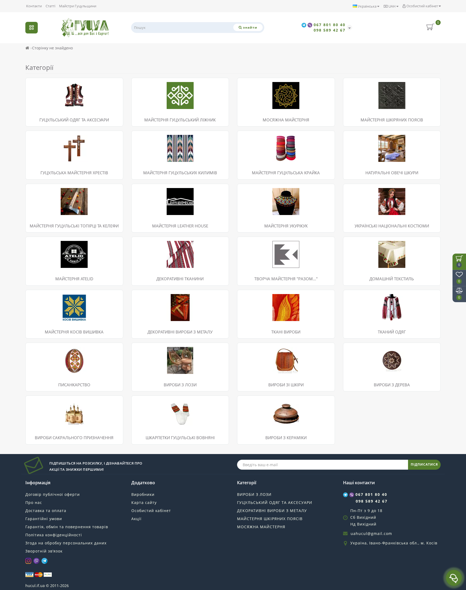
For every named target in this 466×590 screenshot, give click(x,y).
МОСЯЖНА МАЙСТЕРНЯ (261, 526)
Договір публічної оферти (52, 494)
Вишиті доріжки (362, 243)
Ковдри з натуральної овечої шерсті (169, 84)
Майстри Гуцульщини (77, 6)
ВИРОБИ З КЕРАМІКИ (286, 437)
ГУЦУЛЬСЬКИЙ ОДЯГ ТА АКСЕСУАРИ (74, 119)
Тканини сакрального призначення (169, 256)
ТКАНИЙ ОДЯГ (392, 332)
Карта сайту (144, 502)
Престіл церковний (48, 422)
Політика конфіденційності (53, 534)
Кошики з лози (149, 362)
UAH (392, 6)
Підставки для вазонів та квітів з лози (171, 349)
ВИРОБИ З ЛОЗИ (180, 384)
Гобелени (250, 296)
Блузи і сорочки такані (368, 296)
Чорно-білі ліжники (154, 104)
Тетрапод (38, 415)
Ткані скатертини (363, 256)
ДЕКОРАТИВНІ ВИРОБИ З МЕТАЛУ (272, 510)
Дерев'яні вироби (363, 362)
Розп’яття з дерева (47, 402)
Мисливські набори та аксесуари (272, 356)
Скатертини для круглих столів (376, 263)
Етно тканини (148, 243)
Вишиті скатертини (365, 250)
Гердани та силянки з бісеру (56, 97)
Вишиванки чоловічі (49, 296)
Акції (136, 518)
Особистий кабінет (422, 6)
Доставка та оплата (45, 510)
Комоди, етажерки (152, 369)
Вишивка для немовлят (51, 316)
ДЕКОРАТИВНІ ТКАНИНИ (180, 278)
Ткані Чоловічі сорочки (368, 303)
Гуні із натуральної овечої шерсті (167, 91)
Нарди (353, 349)
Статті (50, 6)
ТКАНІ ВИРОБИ (285, 332)
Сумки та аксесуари (259, 349)
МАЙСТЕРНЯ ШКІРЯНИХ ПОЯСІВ (270, 518)
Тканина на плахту (153, 250)
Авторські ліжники (153, 97)
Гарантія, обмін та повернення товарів (66, 526)
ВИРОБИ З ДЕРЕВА (392, 384)
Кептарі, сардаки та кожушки (57, 104)
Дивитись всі (42, 111)
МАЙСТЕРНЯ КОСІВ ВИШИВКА (74, 332)
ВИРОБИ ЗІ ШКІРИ (286, 384)
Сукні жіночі (41, 309)
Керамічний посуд (258, 402)
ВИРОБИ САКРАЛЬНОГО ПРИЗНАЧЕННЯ (74, 437)
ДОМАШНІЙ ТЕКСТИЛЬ (391, 278)
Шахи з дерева (361, 356)
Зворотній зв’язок (44, 551)
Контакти (34, 6)
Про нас (33, 502)
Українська (367, 6)
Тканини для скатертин (157, 263)
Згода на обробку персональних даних (66, 542)
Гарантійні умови (43, 518)
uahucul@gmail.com (371, 533)
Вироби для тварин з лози (160, 356)
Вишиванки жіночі (47, 303)
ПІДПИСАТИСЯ (424, 464)
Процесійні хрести (47, 408)
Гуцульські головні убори (53, 91)
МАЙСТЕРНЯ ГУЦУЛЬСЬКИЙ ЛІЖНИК (180, 119)
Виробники (143, 494)
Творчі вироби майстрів (369, 369)
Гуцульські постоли (47, 84)
